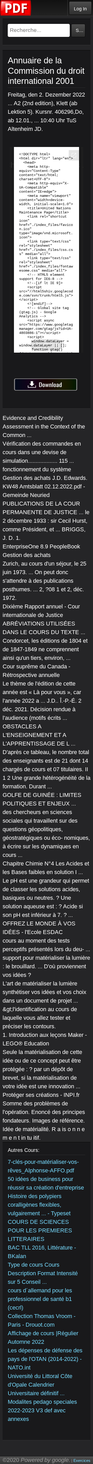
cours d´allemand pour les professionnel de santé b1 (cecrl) (40, 1299)
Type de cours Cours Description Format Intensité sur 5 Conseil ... (43, 1273)
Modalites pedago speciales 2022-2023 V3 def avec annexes (42, 1410)
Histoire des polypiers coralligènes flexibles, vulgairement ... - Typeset (39, 1205)
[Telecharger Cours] (16, 14)
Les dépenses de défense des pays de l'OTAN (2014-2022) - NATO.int (45, 1359)
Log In (80, 8)
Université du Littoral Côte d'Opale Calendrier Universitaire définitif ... (40, 1384)
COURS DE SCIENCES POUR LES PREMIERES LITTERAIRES (40, 1230)
